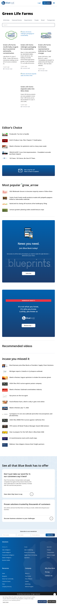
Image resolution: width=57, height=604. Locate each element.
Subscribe (28, 273)
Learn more (5, 602)
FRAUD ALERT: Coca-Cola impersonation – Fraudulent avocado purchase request (30, 153)
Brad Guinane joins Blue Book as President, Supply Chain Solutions (31, 365)
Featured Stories (17, 20)
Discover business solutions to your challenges (19, 518)
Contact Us (48, 576)
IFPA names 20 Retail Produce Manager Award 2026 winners (29, 426)
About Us (27, 573)
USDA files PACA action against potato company (25, 383)
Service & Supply (51, 555)
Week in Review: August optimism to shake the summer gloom (30, 377)
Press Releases (28, 578)
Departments (28, 20)
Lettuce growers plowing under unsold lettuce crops (26, 209)
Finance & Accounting (29, 552)
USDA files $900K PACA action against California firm (27, 420)
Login (39, 3)
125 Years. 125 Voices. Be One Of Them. (22, 158)
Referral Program (29, 586)
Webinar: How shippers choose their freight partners (26, 444)
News (3, 573)
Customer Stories (6, 581)
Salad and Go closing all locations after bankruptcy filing (28, 203)
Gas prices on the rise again (18, 395)
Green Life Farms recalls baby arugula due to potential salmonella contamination (10, 49)
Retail (42, 20)
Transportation (50, 552)
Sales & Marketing (28, 550)
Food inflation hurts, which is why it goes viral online (27, 401)
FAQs (3, 584)
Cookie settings (51, 601)
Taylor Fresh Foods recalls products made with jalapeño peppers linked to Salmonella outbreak (30, 198)
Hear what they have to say (13, 494)
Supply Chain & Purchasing (30, 555)
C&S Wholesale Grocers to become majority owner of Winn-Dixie (30, 191)
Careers (27, 581)
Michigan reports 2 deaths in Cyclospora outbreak (26, 371)
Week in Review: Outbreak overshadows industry (25, 389)
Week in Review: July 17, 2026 (19, 408)
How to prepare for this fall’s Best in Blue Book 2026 (26, 432)
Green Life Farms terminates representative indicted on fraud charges (44, 49)
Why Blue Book (50, 568)
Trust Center (28, 576)
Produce (49, 550)
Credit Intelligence (6, 552)
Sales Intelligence (6, 550)
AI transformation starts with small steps (23, 438)
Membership (27, 325)
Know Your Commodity (7, 578)
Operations (27, 557)
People (37, 20)
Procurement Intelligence (8, 555)
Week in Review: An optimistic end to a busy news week (28, 146)
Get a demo (47, 3)
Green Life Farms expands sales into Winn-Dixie (27, 89)
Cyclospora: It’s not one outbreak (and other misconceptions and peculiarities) (30, 414)
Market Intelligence (6, 557)
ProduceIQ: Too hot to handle (19, 134)
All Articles (6, 20)
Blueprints (4, 576)
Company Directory (7, 586)
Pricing (47, 572)
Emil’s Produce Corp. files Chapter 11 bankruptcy (25, 140)
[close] (54, 594)
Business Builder (6, 560)
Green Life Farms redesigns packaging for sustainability (28, 47)
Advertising (27, 584)
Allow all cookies (42, 601)
